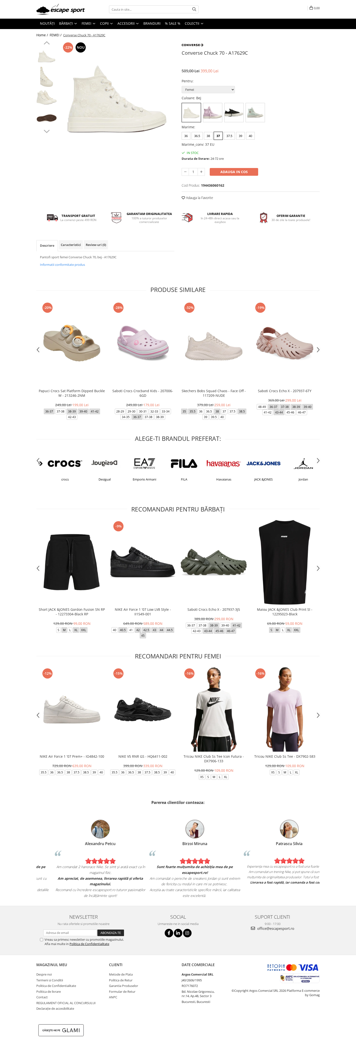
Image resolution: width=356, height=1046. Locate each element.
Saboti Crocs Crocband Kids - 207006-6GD (142, 393)
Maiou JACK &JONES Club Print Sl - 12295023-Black (284, 611)
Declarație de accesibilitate (55, 1008)
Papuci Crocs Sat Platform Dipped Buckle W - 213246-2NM (72, 393)
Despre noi (44, 974)
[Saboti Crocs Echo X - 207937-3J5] (214, 562)
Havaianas (217, 479)
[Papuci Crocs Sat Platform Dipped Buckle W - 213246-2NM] (72, 343)
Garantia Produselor (123, 986)
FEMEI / (56, 35)
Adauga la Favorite (199, 197)
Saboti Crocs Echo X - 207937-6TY (284, 391)
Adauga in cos (234, 171)
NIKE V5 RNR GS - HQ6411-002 (142, 756)
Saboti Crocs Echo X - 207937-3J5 (213, 609)
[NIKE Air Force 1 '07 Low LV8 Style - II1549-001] (143, 562)
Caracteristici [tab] (71, 245)
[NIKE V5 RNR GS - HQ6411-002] (143, 709)
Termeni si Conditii (49, 980)
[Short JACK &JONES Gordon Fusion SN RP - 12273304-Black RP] (72, 562)
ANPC (113, 997)
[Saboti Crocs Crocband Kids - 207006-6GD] (143, 343)
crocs (58, 479)
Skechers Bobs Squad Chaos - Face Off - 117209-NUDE (214, 393)
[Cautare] (194, 9)
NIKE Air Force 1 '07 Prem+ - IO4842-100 (72, 756)
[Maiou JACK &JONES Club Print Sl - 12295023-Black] (285, 562)
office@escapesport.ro (275, 928)
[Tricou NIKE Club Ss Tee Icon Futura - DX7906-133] (214, 709)
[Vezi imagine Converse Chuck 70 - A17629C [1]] (47, 77)
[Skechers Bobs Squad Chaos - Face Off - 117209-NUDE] (214, 343)
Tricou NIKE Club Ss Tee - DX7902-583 (284, 756)
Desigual (98, 479)
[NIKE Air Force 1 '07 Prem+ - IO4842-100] (72, 709)
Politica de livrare (48, 991)
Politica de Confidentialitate (89, 944)
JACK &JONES (257, 479)
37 (218, 136)
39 (240, 136)
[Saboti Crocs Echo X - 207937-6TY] (285, 343)
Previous (47, 43)
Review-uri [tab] (96, 245)
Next (47, 130)
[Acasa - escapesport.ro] (60, 9)
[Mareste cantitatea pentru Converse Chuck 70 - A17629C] (201, 172)
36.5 (197, 136)
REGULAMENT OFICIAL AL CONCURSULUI (66, 1003)
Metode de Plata (121, 974)
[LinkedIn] (178, 933)
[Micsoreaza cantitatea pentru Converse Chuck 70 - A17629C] (185, 172)
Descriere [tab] (47, 245)
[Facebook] (169, 933)
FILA (178, 479)
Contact (42, 997)
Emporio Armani (138, 479)
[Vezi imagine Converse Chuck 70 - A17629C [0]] (47, 56)
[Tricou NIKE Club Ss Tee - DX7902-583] (285, 709)
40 (250, 136)
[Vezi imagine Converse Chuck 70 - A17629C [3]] (47, 118)
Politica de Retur (120, 980)
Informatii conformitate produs (62, 264)
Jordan (297, 479)
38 (208, 136)
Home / (42, 35)
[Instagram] (187, 933)
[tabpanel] (116, 98)
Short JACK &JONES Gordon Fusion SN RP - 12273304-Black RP (72, 611)
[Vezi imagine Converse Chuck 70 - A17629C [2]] (47, 97)
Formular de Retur (122, 991)
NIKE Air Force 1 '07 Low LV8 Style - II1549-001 (143, 611)
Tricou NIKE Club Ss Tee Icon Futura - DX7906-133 (214, 758)
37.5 (229, 136)
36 (186, 136)
